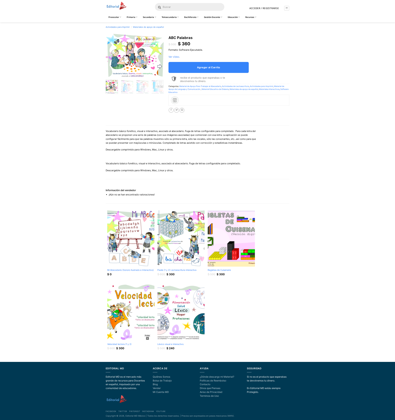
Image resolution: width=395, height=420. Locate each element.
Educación (233, 17)
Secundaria (148, 17)
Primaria (131, 17)
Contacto (205, 384)
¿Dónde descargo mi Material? (217, 376)
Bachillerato (190, 17)
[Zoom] (110, 74)
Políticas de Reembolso (213, 380)
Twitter (122, 411)
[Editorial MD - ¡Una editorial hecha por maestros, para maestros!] (116, 6)
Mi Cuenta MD (161, 392)
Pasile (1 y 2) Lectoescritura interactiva (176, 270)
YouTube (161, 411)
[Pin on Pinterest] (181, 110)
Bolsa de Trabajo (162, 380)
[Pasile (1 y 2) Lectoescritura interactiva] (181, 238)
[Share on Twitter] (176, 110)
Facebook (111, 411)
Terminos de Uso (209, 395)
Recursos (249, 17)
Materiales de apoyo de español (148, 27)
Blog (155, 384)
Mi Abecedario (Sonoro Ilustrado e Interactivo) (130, 270)
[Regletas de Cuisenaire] (231, 238)
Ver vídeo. (174, 56)
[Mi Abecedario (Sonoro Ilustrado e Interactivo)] (130, 238)
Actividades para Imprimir (118, 27)
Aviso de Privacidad (211, 392)
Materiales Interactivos (269, 89)
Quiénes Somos (161, 376)
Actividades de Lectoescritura (235, 86)
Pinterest (134, 411)
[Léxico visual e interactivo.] (181, 312)
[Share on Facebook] (171, 110)
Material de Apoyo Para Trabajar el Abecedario (200, 86)
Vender (157, 388)
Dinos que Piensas (210, 388)
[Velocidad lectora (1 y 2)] (130, 312)
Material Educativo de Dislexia (215, 89)
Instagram (148, 411)
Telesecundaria (169, 17)
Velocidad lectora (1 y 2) (119, 344)
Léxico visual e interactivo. (170, 344)
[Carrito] (286, 8)
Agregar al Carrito (208, 67)
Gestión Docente (212, 17)
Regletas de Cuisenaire (219, 270)
